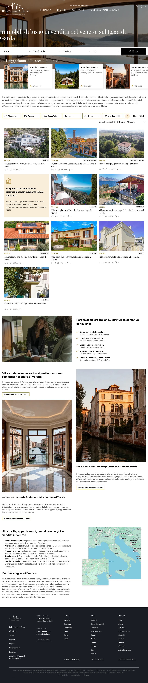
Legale (11, 643)
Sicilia (66, 635)
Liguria (66, 631)
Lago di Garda (96, 631)
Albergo (121, 646)
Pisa (92, 650)
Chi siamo (13, 631)
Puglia (66, 639)
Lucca (93, 653)
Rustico (121, 639)
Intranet (12, 652)
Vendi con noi (14, 648)
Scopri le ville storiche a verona (16, 394)
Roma (93, 635)
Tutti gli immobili (126, 659)
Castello (121, 635)
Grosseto (94, 627)
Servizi (11, 635)
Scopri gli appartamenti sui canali (17, 518)
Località (45, 10)
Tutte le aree (97, 659)
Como (93, 642)
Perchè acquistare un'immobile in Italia (44, 619)
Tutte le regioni (71, 659)
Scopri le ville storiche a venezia (90, 488)
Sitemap (86, 675)
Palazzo (121, 627)
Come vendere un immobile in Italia (44, 632)
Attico (120, 624)
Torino (93, 646)
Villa (120, 620)
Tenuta (121, 642)
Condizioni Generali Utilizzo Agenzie (17, 657)
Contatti (78, 9)
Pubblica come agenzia (104, 9)
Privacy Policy (63, 675)
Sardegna (67, 624)
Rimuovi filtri (138, 116)
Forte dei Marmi (97, 624)
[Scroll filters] (127, 116)
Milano (93, 639)
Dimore (61, 10)
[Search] (137, 6)
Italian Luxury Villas (17, 627)
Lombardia (68, 627)
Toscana (67, 620)
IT (141, 6)
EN (144, 6)
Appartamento (124, 631)
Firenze (94, 620)
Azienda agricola (124, 650)
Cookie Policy (76, 675)
